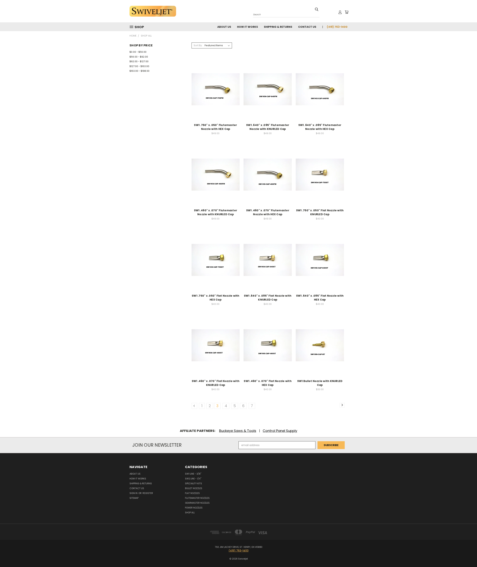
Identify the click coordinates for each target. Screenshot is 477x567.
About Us (224, 27)
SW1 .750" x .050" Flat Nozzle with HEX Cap (215, 297)
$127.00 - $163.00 (139, 66)
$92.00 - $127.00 (139, 61)
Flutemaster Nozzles (197, 498)
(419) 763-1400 (337, 27)
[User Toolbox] (340, 12)
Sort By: (198, 45)
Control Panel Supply (280, 430)
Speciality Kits (193, 483)
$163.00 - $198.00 (139, 71)
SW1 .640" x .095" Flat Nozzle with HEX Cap (320, 297)
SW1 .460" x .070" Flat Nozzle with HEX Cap (268, 383)
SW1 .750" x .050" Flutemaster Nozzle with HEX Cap (215, 127)
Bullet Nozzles (193, 488)
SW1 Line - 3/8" (193, 473)
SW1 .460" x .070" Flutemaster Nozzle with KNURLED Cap (215, 212)
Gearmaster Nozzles (197, 502)
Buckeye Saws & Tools (237, 430)
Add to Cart (215, 95)
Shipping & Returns (278, 27)
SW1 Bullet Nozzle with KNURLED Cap (320, 383)
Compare (214, 89)
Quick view (216, 81)
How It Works (247, 27)
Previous (467, 555)
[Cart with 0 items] (346, 12)
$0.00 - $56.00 (137, 52)
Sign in (133, 493)
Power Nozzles (194, 507)
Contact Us (307, 27)
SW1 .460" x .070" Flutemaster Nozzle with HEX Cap (267, 212)
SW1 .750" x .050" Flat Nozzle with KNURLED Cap (320, 212)
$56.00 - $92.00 (138, 57)
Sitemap (133, 498)
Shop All (190, 512)
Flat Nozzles (192, 493)
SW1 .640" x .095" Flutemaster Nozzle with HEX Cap (319, 127)
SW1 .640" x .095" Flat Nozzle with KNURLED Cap (268, 297)
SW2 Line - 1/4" (193, 478)
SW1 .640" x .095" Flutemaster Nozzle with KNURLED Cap (267, 127)
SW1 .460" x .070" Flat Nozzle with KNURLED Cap (216, 383)
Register (148, 493)
